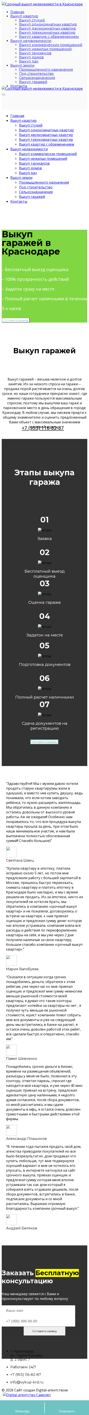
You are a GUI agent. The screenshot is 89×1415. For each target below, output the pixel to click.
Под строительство (36, 74)
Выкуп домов (31, 57)
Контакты (18, 201)
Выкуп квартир (24, 16)
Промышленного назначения (46, 69)
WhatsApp (22, 1411)
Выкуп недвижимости (30, 41)
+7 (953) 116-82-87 (43, 427)
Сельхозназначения (37, 78)
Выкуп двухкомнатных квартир (47, 28)
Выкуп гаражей (33, 82)
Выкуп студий (32, 20)
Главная (17, 12)
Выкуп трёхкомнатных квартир (47, 33)
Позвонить (67, 1411)
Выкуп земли (22, 65)
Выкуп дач (28, 61)
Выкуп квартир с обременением (49, 37)
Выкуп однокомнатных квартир (48, 24)
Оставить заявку (15, 320)
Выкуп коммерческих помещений (50, 45)
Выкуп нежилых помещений (45, 49)
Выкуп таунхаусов (35, 53)
